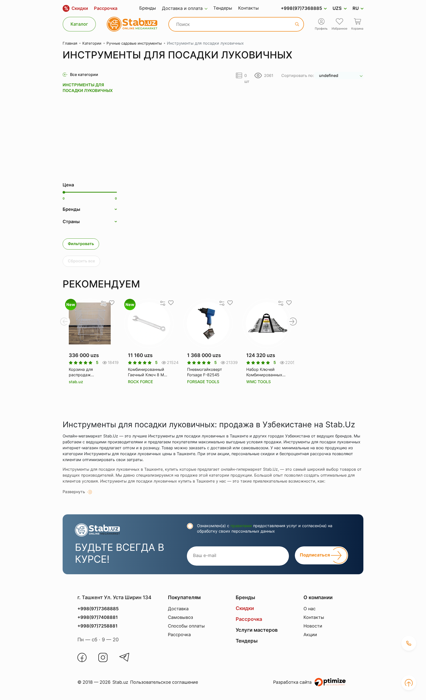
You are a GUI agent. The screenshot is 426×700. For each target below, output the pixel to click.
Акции (310, 634)
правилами (241, 525)
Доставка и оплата (182, 8)
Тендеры (222, 8)
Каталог (79, 24)
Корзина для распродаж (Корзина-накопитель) (81, 372)
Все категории (84, 74)
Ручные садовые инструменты (134, 43)
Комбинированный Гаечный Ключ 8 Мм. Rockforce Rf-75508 (148, 372)
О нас (309, 608)
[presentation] (64, 321)
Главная (70, 43)
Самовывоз (180, 617)
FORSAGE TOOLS (203, 381)
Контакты (248, 8)
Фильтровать (81, 243)
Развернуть (74, 491)
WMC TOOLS (258, 381)
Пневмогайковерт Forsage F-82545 (204, 372)
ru (356, 8)
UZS (337, 8)
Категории (91, 43)
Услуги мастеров (257, 630)
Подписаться (315, 554)
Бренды (147, 8)
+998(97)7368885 (301, 8)
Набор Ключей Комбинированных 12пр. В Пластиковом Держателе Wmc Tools (267, 372)
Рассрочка (105, 8)
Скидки (76, 8)
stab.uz (76, 381)
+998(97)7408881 (97, 617)
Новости (312, 625)
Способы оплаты (186, 625)
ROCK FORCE (140, 381)
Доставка (178, 608)
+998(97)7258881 (97, 625)
